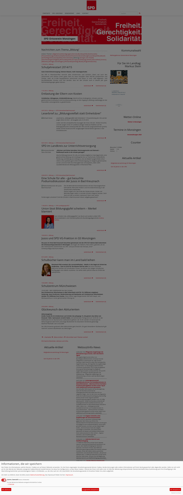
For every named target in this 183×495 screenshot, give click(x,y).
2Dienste (10, 484)
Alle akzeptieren (175, 489)
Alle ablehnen (6, 489)
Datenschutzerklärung (37, 475)
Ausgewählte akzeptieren (90, 489)
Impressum (69, 475)
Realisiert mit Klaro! (176, 493)
